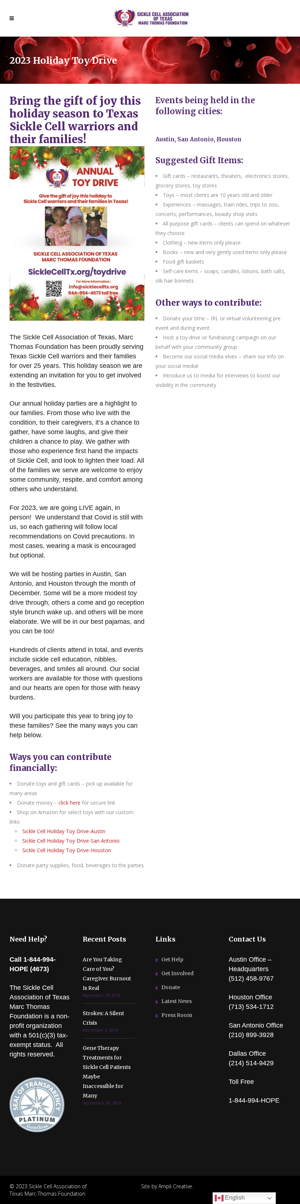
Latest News (176, 1001)
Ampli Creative (175, 1186)
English (234, 1197)
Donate (170, 987)
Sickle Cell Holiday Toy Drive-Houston (66, 850)
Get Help (172, 959)
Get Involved (177, 973)
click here (69, 802)
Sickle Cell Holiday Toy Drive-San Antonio (71, 840)
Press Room (176, 1015)
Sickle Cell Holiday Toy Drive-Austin (63, 831)
